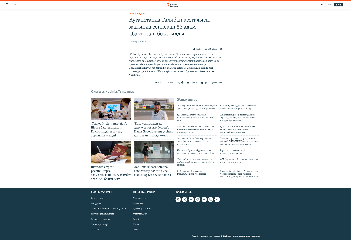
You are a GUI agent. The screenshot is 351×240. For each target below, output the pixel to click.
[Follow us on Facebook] (178, 199)
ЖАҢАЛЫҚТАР (137, 13)
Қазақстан (138, 203)
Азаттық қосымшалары (102, 214)
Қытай (136, 224)
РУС (330, 5)
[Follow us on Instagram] (197, 199)
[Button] (197, 49)
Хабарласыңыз (98, 198)
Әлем (135, 229)
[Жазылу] (217, 199)
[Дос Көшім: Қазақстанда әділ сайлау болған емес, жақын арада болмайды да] (154, 152)
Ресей (136, 219)
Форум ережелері (99, 224)
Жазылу (95, 229)
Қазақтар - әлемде (142, 209)
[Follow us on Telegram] (204, 199)
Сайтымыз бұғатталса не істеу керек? (109, 209)
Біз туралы (96, 203)
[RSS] (210, 199)
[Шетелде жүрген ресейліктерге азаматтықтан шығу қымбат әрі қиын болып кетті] (111, 152)
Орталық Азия (140, 214)
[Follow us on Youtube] (191, 199)
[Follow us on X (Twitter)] (184, 199)
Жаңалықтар (139, 198)
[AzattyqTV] (322, 5)
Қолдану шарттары (100, 219)
